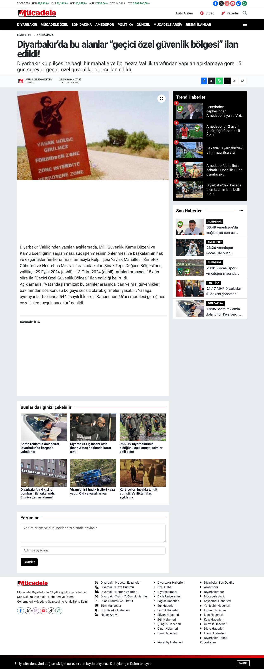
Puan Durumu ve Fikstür (117, 601)
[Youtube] (43, 610)
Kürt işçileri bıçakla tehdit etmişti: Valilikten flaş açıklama (138, 493)
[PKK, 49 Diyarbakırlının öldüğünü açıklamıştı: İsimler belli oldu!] (143, 427)
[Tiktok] (51, 610)
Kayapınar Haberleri (217, 601)
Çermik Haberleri (215, 624)
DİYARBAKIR (27, 24)
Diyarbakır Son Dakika (219, 582)
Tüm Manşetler (111, 606)
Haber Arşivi (109, 615)
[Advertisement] (95, 211)
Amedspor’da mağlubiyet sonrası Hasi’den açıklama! (222, 230)
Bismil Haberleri (168, 610)
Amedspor (211, 587)
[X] (28, 610)
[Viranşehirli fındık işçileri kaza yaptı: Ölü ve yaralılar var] (93, 472)
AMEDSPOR (104, 24)
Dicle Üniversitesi (169, 596)
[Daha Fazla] (227, 81)
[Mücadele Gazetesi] (37, 13)
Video (209, 13)
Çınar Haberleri (167, 628)
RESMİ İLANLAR (198, 24)
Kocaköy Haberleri (170, 642)
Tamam (243, 663)
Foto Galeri (184, 13)
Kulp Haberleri (213, 619)
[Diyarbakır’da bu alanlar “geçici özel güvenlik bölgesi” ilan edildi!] (93, 135)
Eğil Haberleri (166, 619)
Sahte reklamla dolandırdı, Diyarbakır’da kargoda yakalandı (40, 448)
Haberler (24, 35)
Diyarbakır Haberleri (171, 582)
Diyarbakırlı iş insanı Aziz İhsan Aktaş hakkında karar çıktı (90, 448)
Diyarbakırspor (214, 592)
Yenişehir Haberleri (217, 606)
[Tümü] (241, 210)
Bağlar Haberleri (168, 601)
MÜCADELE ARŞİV (167, 24)
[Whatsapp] (58, 610)
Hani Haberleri (167, 633)
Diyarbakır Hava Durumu (117, 587)
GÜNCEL (143, 24)
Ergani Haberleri (215, 610)
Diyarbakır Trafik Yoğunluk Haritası (124, 596)
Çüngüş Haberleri (169, 624)
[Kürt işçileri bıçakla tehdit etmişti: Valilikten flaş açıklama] (143, 472)
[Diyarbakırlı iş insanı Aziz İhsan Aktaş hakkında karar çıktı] (93, 427)
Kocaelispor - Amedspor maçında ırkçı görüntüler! (221, 271)
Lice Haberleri (213, 615)
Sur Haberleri (166, 606)
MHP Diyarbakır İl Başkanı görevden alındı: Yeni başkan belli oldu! (224, 291)
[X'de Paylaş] (211, 81)
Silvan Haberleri (168, 615)
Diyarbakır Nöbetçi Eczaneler (120, 582)
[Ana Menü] (245, 24)
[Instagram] (35, 610)
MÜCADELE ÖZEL (54, 24)
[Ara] (245, 13)
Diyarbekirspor (167, 592)
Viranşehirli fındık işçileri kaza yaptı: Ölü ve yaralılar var (92, 491)
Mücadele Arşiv (214, 596)
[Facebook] (20, 610)
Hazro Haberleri (215, 633)
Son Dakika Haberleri (115, 610)
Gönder (29, 562)
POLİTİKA (125, 24)
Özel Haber (164, 587)
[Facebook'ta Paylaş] (204, 81)
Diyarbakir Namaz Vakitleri (119, 592)
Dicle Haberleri (214, 628)
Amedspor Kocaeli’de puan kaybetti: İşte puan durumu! (220, 251)
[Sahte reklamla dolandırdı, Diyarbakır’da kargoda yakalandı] (44, 427)
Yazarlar (233, 13)
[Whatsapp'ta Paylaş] (219, 81)
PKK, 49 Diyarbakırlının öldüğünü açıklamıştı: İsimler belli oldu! (141, 448)
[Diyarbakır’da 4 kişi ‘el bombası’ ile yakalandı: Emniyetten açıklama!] (44, 472)
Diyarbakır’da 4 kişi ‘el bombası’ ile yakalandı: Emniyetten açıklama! (38, 493)
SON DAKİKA (82, 24)
